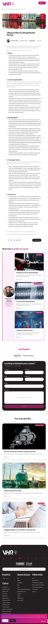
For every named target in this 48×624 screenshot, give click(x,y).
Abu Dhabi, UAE (5, 589)
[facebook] (11, 240)
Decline (12, 620)
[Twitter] (44, 558)
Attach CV (6, 390)
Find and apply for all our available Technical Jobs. (25, 234)
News (18, 587)
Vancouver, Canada (6, 613)
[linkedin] (17, 240)
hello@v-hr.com (5, 578)
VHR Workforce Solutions (37, 582)
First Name (6, 369)
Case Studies (35, 589)
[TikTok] (36, 558)
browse (30, 397)
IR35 (33, 578)
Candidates (19, 582)
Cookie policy (43, 617)
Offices (18, 596)
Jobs (18, 578)
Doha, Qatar (4, 593)
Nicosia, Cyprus (5, 607)
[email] (19, 240)
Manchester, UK (5, 604)
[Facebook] (3, 558)
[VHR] (8, 3)
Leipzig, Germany (6, 602)
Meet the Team (35, 580)
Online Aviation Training (37, 587)
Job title (6, 383)
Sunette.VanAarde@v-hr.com (9, 304)
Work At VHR (20, 600)
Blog (18, 585)
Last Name (27, 369)
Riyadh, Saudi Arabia (6, 611)
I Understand (5, 620)
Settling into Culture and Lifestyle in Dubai (27, 231)
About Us (19, 593)
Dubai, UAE (4, 596)
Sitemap (34, 591)
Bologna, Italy (5, 591)
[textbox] (13, 372)
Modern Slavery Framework (38, 585)
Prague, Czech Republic (7, 609)
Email (5, 376)
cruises (29, 198)
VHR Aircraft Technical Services (23, 589)
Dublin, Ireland (5, 598)
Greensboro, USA (6, 600)
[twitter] (14, 240)
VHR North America (21, 591)
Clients (18, 580)
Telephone (27, 376)
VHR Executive (20, 598)
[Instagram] (28, 558)
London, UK (4, 587)
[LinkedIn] (11, 558)
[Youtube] (19, 558)
